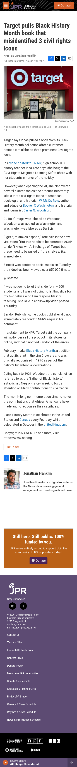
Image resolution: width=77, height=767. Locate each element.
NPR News (13, 446)
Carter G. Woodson (36, 210)
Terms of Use (14, 642)
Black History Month (40, 351)
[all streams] (72, 762)
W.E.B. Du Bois (49, 200)
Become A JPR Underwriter (22, 673)
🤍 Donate (38, 561)
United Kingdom (55, 424)
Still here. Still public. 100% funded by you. (38, 539)
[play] (5, 762)
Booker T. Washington (38, 205)
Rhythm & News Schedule (21, 712)
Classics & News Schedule (21, 704)
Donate (66, 5)
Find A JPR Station (17, 696)
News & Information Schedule (24, 719)
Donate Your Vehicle (18, 681)
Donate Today (15, 665)
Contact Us (13, 635)
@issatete (11, 278)
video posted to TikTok (25, 163)
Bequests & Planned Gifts (21, 689)
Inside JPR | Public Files (20, 650)
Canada (25, 419)
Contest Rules (15, 658)
